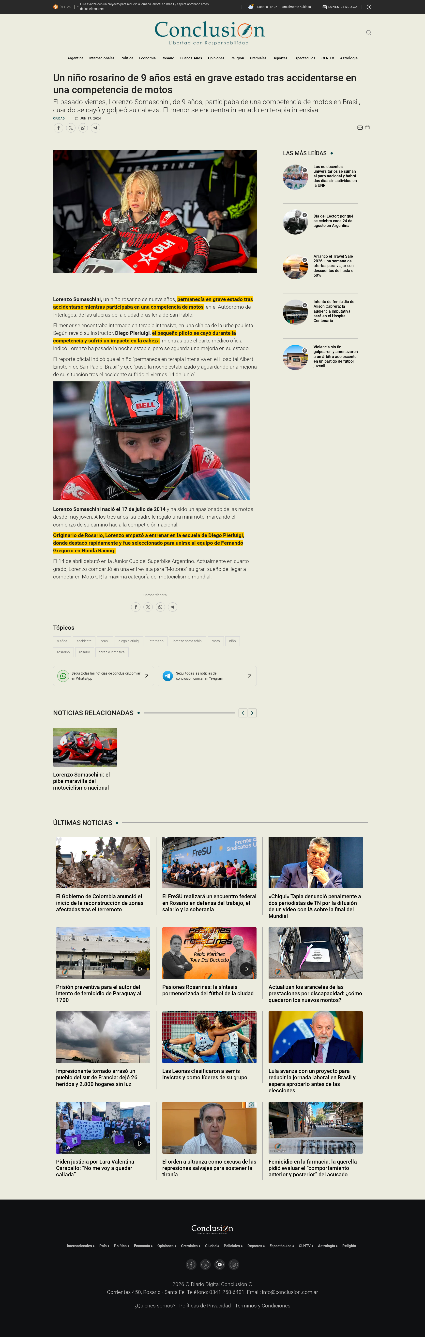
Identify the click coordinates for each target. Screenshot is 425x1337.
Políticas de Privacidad (205, 1306)
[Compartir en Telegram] (95, 128)
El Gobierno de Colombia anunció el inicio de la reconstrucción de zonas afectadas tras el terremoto (99, 903)
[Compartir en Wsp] (83, 128)
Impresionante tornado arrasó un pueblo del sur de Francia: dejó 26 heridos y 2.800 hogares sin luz (96, 1077)
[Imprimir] (367, 128)
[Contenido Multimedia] (140, 969)
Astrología (349, 58)
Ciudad (59, 118)
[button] (243, 713)
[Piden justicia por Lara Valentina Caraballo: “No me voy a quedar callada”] (103, 1128)
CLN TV (327, 58)
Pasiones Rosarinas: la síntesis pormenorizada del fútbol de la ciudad (208, 990)
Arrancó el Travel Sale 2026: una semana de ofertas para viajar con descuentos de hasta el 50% (334, 266)
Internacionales (102, 58)
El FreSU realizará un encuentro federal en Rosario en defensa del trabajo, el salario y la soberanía (209, 903)
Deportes (280, 58)
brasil (105, 641)
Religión (237, 58)
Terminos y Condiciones (262, 1306)
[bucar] (369, 32)
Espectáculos (304, 58)
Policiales (232, 1246)
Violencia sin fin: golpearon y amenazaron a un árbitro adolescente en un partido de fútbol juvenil (336, 356)
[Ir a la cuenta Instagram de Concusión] (233, 1264)
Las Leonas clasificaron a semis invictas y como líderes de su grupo (204, 1074)
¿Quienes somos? (155, 1306)
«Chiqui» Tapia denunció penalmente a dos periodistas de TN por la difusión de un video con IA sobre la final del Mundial (315, 906)
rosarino (63, 652)
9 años (62, 641)
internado (156, 641)
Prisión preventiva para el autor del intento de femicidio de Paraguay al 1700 (98, 993)
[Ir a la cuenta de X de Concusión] (205, 1264)
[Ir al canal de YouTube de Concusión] (219, 1264)
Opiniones (216, 58)
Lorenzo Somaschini (187, 641)
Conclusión (234, 1284)
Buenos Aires (191, 58)
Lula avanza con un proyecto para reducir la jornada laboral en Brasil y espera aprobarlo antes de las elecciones (312, 1081)
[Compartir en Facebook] (58, 128)
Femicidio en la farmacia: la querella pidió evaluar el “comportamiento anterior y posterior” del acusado (313, 1168)
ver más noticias (212, 1188)
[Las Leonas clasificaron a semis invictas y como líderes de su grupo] (209, 1037)
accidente (84, 641)
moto (216, 641)
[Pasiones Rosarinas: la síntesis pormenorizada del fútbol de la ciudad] (209, 953)
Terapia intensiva (112, 652)
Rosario (168, 58)
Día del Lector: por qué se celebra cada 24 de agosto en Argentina (333, 221)
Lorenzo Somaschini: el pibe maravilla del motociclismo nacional (81, 781)
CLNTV (305, 1246)
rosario (84, 652)
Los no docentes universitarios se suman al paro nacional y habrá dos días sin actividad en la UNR (335, 176)
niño (232, 641)
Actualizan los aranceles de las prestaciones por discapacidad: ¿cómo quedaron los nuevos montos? (315, 993)
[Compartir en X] (70, 128)
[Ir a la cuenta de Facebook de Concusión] (191, 1264)
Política (127, 58)
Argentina (75, 58)
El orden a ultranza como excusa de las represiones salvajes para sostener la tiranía (209, 1168)
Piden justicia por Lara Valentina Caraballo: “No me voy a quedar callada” (95, 1168)
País (103, 1246)
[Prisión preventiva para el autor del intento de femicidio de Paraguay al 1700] (103, 953)
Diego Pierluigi (129, 641)
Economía (147, 58)
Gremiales (258, 58)
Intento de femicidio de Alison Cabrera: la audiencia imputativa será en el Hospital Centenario (334, 311)
